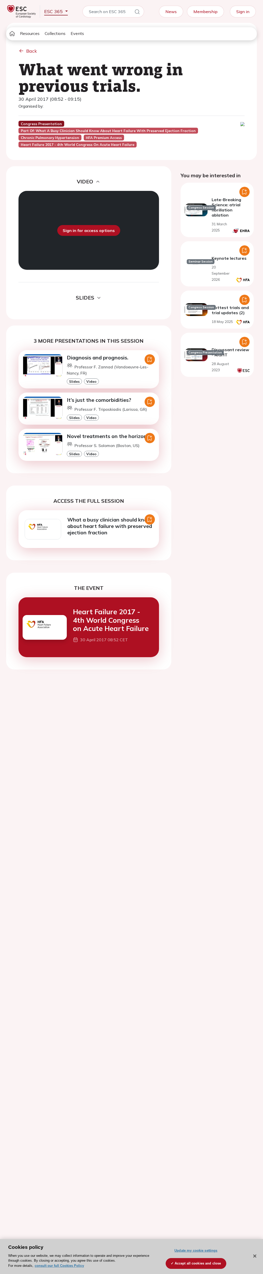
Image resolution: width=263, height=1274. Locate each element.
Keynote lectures (229, 258)
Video (91, 381)
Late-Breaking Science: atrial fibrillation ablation (226, 207)
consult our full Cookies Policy (59, 1266)
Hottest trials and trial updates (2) (230, 310)
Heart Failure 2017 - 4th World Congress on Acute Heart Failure (111, 620)
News (171, 11)
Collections (55, 33)
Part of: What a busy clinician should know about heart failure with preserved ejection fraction (108, 131)
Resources (30, 33)
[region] (131, 1256)
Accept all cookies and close (198, 1263)
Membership (205, 11)
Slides (74, 381)
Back (31, 51)
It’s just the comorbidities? (99, 400)
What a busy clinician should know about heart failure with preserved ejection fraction (109, 526)
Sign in (242, 11)
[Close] (254, 1256)
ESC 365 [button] (54, 11)
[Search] (137, 12)
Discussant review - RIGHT (230, 352)
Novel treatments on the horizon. (107, 436)
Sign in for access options (89, 230)
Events (77, 33)
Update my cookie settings (195, 1250)
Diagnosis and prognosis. (97, 357)
